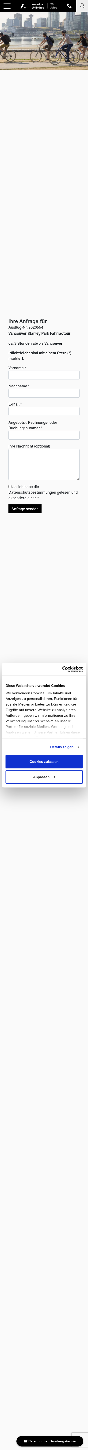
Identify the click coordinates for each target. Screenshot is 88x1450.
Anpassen (41, 777)
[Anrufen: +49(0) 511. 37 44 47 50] (69, 6)
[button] (7, 6)
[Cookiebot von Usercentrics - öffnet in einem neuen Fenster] (63, 669)
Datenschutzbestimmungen (32, 492)
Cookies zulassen (44, 762)
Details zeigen (61, 747)
